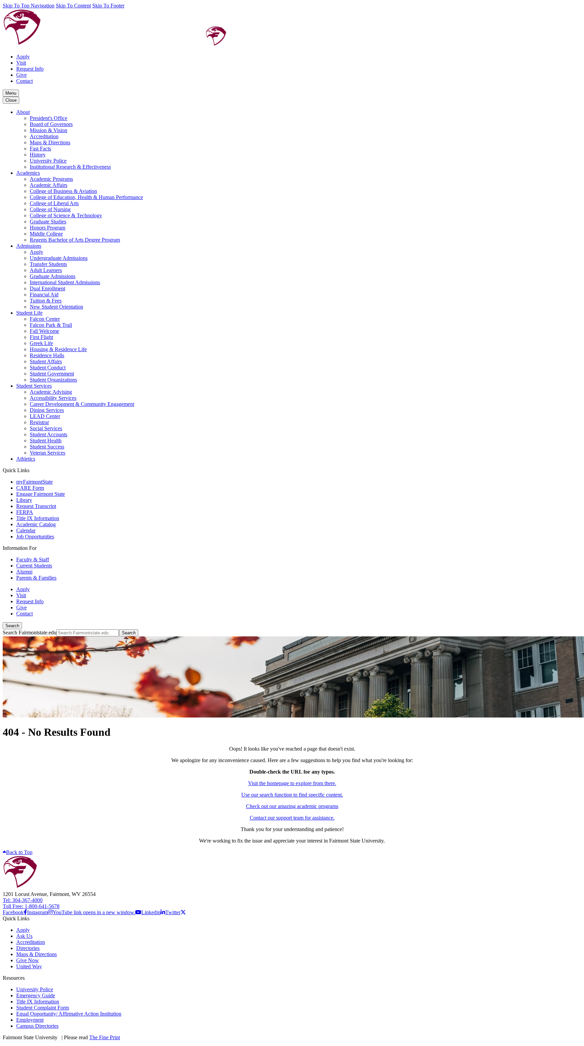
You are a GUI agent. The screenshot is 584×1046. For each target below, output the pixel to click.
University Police (48, 161)
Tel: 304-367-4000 (23, 900)
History (38, 154)
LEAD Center (45, 416)
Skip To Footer (108, 5)
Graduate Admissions (52, 276)
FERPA (24, 512)
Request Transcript (36, 506)
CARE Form (30, 488)
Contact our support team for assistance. (292, 818)
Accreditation (44, 136)
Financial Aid (44, 294)
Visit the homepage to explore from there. (292, 783)
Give (21, 75)
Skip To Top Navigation (28, 5)
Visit (21, 63)
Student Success (47, 446)
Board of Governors (51, 124)
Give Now (27, 960)
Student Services (34, 386)
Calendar (25, 530)
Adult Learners (46, 270)
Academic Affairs (48, 185)
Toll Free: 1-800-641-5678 (31, 906)
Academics (28, 173)
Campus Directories (37, 1026)
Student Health (46, 440)
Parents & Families (36, 578)
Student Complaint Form (42, 1008)
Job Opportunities (35, 536)
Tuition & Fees (46, 300)
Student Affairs (46, 361)
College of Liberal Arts (54, 203)
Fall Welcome (44, 331)
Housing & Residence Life (58, 349)
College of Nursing (50, 209)
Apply (23, 56)
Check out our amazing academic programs (292, 806)
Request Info (30, 69)
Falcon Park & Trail (51, 325)
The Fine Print (104, 1037)
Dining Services (47, 410)
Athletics (25, 459)
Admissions (28, 246)
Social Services (46, 428)
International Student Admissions (65, 282)
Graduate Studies (48, 221)
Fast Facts (40, 148)
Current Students (34, 565)
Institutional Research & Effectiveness (70, 167)
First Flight (41, 337)
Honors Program (47, 227)
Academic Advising (51, 392)
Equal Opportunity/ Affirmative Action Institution (68, 1014)
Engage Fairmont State (40, 494)
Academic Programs (51, 179)
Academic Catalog (36, 524)
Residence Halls (47, 355)
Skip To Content (73, 5)
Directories (28, 948)
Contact (24, 81)
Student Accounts (48, 434)
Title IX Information (37, 518)
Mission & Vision (48, 130)
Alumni (24, 572)
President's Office (48, 118)
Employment (30, 1020)
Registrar (39, 422)
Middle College (46, 234)
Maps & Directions (50, 142)
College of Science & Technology (66, 215)
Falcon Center (45, 319)
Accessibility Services (53, 398)
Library (24, 500)
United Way (29, 966)
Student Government (52, 373)
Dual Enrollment (47, 288)
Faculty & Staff (32, 559)
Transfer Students (48, 264)
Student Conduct (48, 367)
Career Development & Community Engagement (82, 404)
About (23, 112)
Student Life (29, 313)
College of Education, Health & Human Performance (86, 197)
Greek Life (41, 343)
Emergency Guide (35, 995)
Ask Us (24, 936)
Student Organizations (53, 380)
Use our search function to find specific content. (292, 795)
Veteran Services (47, 453)
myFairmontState (34, 482)
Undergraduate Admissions (59, 258)
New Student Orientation (56, 307)
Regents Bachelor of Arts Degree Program (75, 240)
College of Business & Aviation (63, 191)
